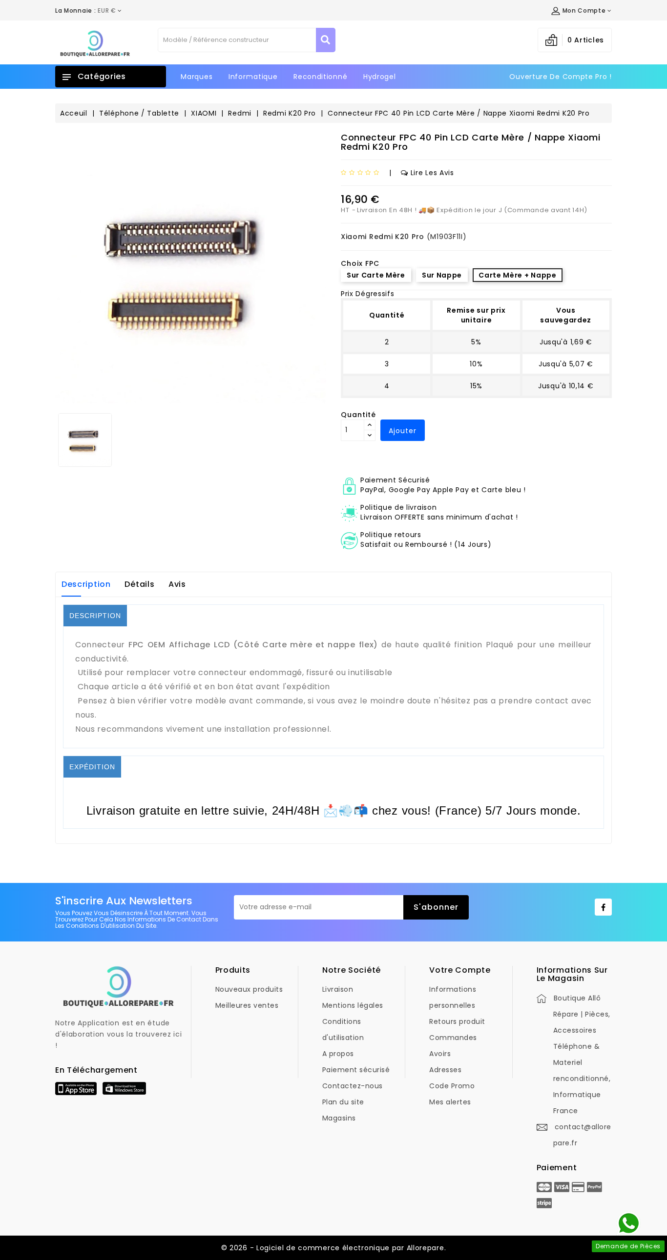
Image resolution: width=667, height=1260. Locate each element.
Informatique (253, 76)
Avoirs (440, 1054)
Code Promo (452, 1086)
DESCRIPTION (95, 616)
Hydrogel (379, 76)
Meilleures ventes (247, 1005)
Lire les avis (432, 173)
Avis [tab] (177, 584)
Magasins (339, 1118)
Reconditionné (320, 76)
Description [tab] (86, 584)
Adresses (445, 1070)
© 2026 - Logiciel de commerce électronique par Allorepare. (333, 1248)
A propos (338, 1054)
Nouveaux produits (249, 989)
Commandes (453, 1037)
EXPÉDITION (92, 767)
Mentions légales (352, 1005)
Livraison (338, 989)
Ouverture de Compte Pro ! (560, 76)
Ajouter (403, 431)
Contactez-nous (352, 1086)
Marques (196, 76)
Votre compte (459, 970)
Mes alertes (450, 1102)
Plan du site (343, 1102)
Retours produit (457, 1021)
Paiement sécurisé (356, 1070)
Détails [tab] (139, 584)
